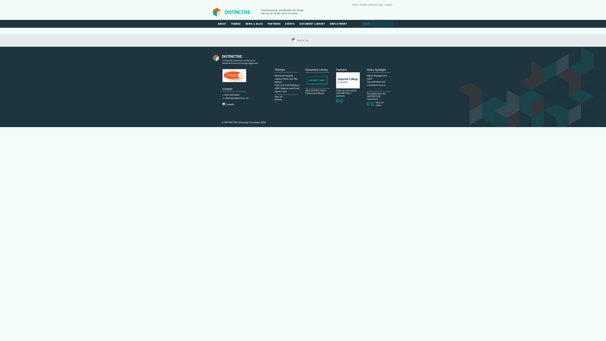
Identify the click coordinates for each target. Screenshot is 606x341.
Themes (236, 23)
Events (290, 23)
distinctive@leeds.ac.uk (236, 98)
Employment (338, 23)
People (363, 4)
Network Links (376, 4)
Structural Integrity (284, 75)
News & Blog (254, 23)
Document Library (312, 23)
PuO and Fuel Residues (287, 85)
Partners (274, 23)
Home (355, 4)
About (222, 23)
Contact (388, 4)
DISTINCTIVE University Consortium (242, 122)
